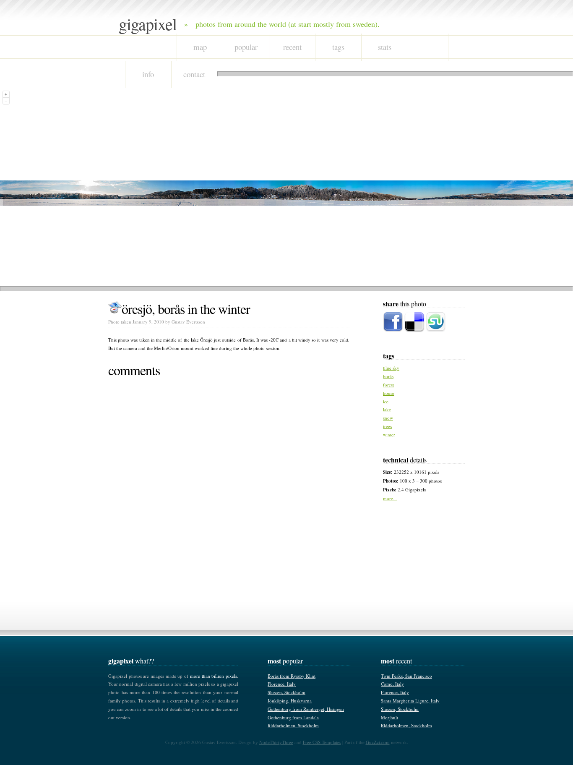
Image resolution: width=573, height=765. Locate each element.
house (388, 393)
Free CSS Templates (322, 742)
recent (292, 47)
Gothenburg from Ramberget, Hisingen (306, 709)
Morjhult (389, 717)
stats (384, 47)
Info (148, 74)
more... (390, 498)
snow (388, 418)
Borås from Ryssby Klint (291, 676)
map (200, 47)
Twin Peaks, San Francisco (406, 676)
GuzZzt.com (378, 742)
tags (338, 47)
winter (389, 434)
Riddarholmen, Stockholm (293, 725)
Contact (194, 74)
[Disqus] (228, 489)
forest (388, 384)
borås (388, 376)
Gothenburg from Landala (293, 717)
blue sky (391, 368)
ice (385, 401)
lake (387, 409)
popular (246, 47)
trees (387, 426)
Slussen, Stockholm (286, 692)
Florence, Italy (282, 684)
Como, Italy (392, 684)
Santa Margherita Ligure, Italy (410, 700)
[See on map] (115, 309)
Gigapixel (148, 24)
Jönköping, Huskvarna (290, 700)
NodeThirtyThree (276, 742)
